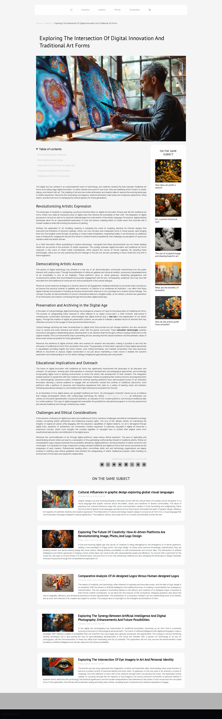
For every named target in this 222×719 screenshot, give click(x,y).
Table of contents (50, 149)
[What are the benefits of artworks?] (168, 273)
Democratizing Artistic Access (50, 160)
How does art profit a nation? (165, 186)
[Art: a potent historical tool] (168, 205)
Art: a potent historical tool (166, 220)
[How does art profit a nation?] (168, 171)
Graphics (102, 10)
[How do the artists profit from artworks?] (168, 307)
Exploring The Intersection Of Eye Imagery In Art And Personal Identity (126, 659)
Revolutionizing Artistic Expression (51, 155)
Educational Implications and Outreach (53, 171)
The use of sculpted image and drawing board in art (168, 254)
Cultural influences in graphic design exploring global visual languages (126, 492)
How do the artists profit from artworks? (167, 323)
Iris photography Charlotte (116, 396)
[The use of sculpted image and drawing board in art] (168, 239)
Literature (85, 10)
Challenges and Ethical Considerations (53, 176)
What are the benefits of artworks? (167, 289)
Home (38, 23)
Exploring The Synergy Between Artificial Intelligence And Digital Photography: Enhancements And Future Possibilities (122, 618)
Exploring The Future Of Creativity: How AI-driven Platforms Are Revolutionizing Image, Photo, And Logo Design (121, 534)
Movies (117, 10)
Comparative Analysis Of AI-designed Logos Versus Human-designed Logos (128, 576)
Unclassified (134, 10)
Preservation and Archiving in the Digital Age (56, 165)
